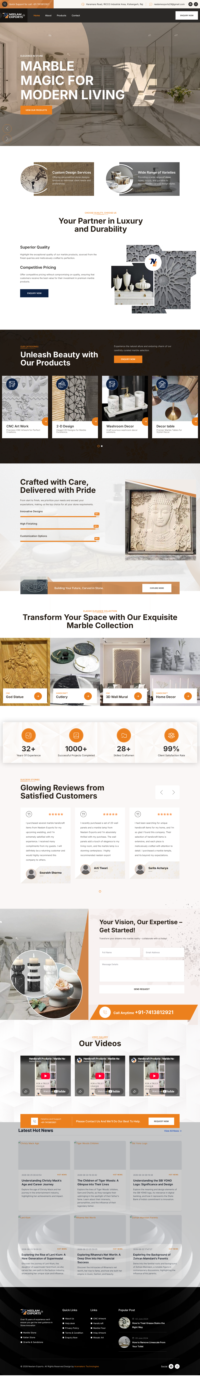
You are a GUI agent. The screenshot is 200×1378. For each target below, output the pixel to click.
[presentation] (7, 128)
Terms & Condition (74, 1333)
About (48, 15)
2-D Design (65, 426)
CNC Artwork (99, 1318)
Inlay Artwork (99, 1333)
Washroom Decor (120, 426)
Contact (76, 15)
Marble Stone (29, 1332)
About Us (69, 1318)
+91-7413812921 (41, 4)
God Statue (15, 697)
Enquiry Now (71, 1337)
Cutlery (62, 697)
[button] (98, 446)
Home (37, 15)
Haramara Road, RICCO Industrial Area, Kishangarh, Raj (114, 4)
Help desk (70, 1323)
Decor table (165, 426)
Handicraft (98, 1323)
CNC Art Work (17, 426)
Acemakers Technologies (86, 1366)
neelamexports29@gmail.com (169, 4)
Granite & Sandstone (33, 1342)
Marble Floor (99, 1328)
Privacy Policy (72, 1328)
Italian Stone (29, 1337)
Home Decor (166, 697)
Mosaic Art (98, 1337)
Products (61, 15)
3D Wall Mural (117, 697)
